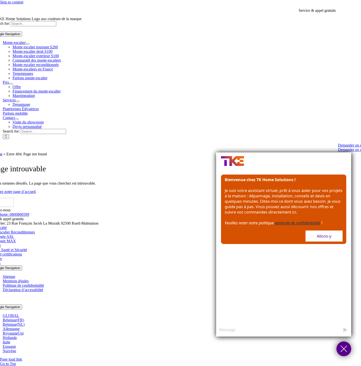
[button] (343, 348)
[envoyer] (345, 330)
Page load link (11, 359)
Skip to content (11, 2)
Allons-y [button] (324, 236)
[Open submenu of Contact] (17, 119)
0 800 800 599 (348, 10)
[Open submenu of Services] (18, 101)
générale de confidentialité (297, 223)
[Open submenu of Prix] (11, 83)
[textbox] (278, 330)
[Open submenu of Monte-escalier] (27, 44)
